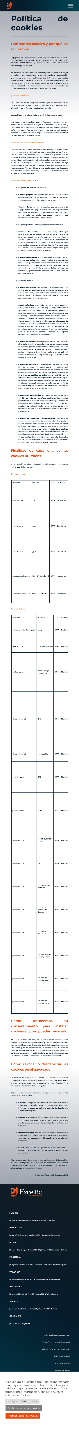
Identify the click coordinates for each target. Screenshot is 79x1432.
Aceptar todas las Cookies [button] (23, 1415)
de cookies (65, 1363)
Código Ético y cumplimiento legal (56, 1342)
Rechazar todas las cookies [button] (24, 1408)
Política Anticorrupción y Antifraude (55, 1349)
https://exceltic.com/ (32, 58)
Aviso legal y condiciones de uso (57, 1335)
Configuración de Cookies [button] (22, 1401)
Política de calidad (62, 1370)
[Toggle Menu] (70, 5)
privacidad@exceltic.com (33, 1168)
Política (58, 1363)
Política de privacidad (61, 1356)
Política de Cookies (17, 1395)
